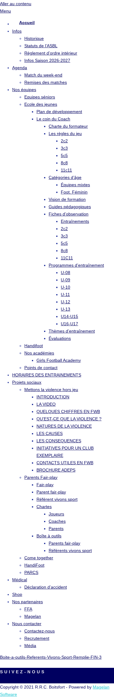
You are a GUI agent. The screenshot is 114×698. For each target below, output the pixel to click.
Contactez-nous (39, 631)
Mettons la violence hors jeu (51, 389)
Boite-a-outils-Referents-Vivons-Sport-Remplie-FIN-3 (51, 657)
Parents (56, 528)
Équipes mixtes (75, 184)
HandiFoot (34, 565)
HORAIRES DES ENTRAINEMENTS (46, 374)
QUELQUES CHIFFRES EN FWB (68, 411)
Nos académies (39, 353)
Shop (17, 594)
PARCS (31, 572)
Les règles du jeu (65, 133)
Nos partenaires (27, 601)
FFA (28, 609)
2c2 (64, 140)
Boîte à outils (48, 535)
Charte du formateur (68, 126)
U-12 (65, 301)
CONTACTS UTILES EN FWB (64, 462)
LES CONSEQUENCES (58, 440)
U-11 (65, 294)
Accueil (27, 22)
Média (30, 645)
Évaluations (60, 338)
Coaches (57, 521)
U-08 (65, 272)
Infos (17, 31)
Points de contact (40, 367)
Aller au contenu (15, 3)
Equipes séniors (39, 96)
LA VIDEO (46, 404)
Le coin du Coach (53, 118)
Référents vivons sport (70, 550)
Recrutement (36, 638)
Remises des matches (45, 82)
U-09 (65, 279)
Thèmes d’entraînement (72, 331)
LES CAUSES (49, 433)
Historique (34, 38)
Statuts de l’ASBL (40, 45)
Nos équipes (24, 89)
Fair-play (45, 484)
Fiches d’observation (68, 214)
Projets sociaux (26, 382)
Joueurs (56, 513)
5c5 (64, 155)
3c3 (64, 148)
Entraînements (75, 221)
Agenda (19, 67)
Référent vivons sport (57, 499)
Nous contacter (26, 623)
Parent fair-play (51, 492)
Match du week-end (43, 75)
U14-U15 (69, 316)
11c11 (66, 170)
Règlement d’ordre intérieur (50, 53)
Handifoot (33, 345)
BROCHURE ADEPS (55, 470)
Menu (5, 11)
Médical (19, 579)
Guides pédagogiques (70, 206)
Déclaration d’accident (45, 587)
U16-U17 (69, 323)
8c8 (64, 162)
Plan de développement (59, 111)
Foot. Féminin (74, 192)
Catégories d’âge (65, 177)
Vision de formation (67, 199)
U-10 (65, 287)
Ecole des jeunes (40, 104)
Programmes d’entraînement (76, 265)
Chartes (44, 506)
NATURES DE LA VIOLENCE (64, 426)
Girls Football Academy (58, 360)
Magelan (32, 616)
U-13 (65, 309)
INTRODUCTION (52, 396)
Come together (38, 557)
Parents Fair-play (40, 477)
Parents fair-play (64, 543)
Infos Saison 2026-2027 (47, 60)
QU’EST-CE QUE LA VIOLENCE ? (69, 418)
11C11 (67, 257)
